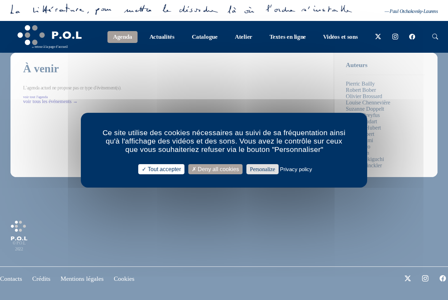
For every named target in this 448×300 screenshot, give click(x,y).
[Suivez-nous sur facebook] (412, 37)
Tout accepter (163, 169)
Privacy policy (296, 169)
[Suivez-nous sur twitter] (378, 37)
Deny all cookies (217, 169)
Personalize (262, 169)
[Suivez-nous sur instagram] (395, 37)
